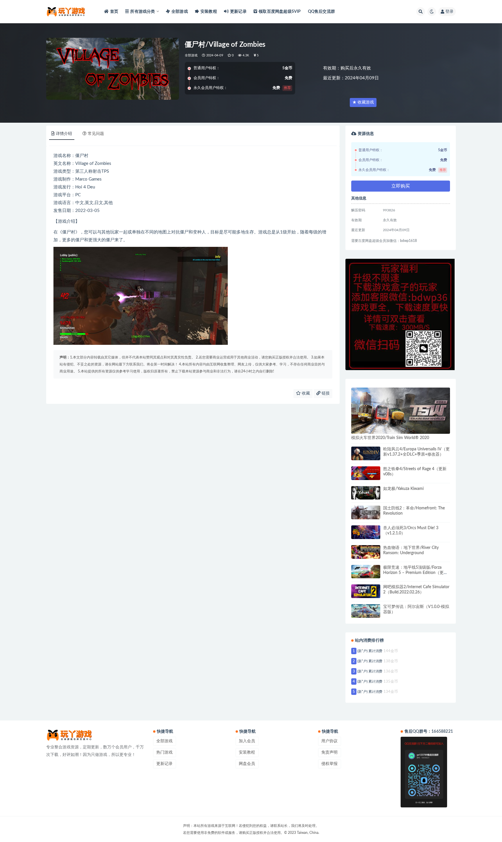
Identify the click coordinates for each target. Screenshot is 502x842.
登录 (449, 12)
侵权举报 (329, 764)
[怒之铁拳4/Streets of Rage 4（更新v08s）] (365, 473)
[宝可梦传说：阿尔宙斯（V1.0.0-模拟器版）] (365, 611)
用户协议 (329, 741)
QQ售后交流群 (321, 12)
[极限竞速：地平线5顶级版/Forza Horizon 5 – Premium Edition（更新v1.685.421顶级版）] (365, 572)
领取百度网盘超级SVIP (280, 12)
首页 (114, 12)
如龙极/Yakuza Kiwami (403, 489)
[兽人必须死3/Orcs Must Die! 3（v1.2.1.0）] (365, 532)
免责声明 (329, 752)
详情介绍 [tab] (64, 134)
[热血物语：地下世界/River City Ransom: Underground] (365, 552)
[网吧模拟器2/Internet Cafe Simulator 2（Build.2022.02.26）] (365, 591)
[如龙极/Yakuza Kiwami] (365, 493)
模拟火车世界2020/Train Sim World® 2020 (390, 438)
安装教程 (208, 12)
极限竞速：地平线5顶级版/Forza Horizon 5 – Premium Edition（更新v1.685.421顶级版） (415, 573)
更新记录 (238, 12)
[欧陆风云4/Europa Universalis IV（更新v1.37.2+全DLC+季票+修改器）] (365, 453)
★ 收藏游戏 (363, 102)
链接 (325, 393)
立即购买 (400, 186)
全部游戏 (179, 12)
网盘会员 (247, 764)
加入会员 (247, 741)
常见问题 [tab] (96, 134)
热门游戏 (164, 752)
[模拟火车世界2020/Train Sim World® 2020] (400, 411)
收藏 (305, 393)
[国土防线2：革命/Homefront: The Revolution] (365, 512)
